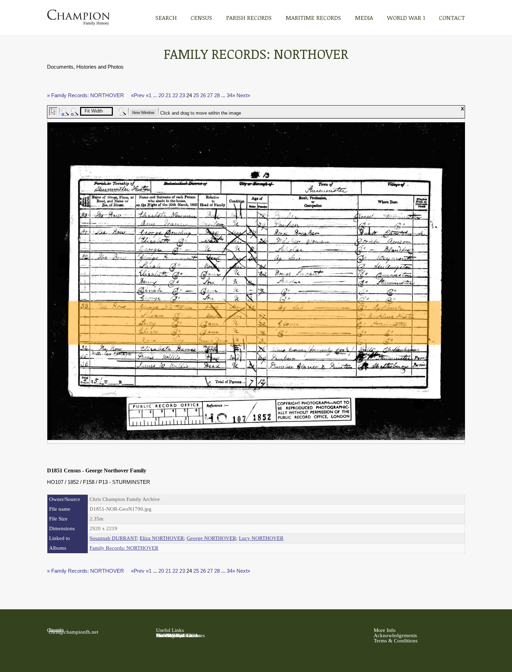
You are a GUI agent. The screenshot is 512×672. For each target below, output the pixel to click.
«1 (149, 95)
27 (210, 95)
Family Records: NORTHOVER (124, 548)
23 (182, 95)
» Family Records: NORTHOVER (85, 95)
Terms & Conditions (396, 640)
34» (231, 95)
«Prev (138, 95)
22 (175, 95)
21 (168, 95)
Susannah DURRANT (113, 538)
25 (196, 95)
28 (217, 95)
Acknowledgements (395, 635)
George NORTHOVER (211, 538)
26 (203, 95)
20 (161, 95)
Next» (243, 95)
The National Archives (180, 635)
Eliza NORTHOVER (162, 538)
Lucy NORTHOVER (261, 538)
